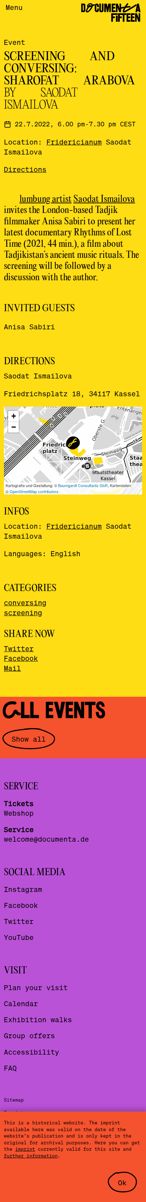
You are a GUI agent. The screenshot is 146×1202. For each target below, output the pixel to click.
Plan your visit (36, 987)
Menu (14, 7)
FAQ (10, 1067)
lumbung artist (45, 199)
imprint (25, 1149)
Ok (122, 1182)
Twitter (19, 648)
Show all (29, 738)
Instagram (23, 889)
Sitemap (14, 1100)
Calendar (21, 1003)
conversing (25, 602)
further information (31, 1156)
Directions (25, 169)
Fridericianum (74, 141)
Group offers (29, 1035)
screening (23, 612)
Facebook (21, 658)
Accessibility (31, 1051)
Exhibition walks (38, 1019)
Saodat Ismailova (104, 199)
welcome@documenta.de (46, 838)
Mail (12, 668)
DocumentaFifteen (110, 13)
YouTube (19, 937)
